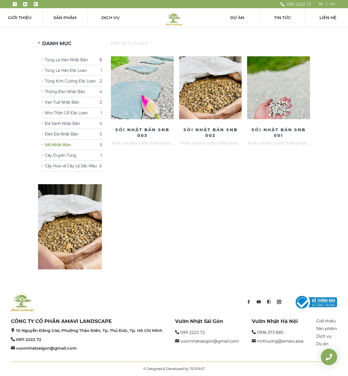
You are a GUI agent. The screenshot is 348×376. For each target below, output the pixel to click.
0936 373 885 (270, 332)
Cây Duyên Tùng (73, 155)
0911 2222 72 (28, 339)
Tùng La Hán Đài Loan (73, 70)
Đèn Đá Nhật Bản (73, 134)
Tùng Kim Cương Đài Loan (73, 81)
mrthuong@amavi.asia (280, 341)
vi (320, 4)
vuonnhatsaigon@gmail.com (46, 348)
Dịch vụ (110, 17)
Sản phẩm (65, 17)
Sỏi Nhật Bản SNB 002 (211, 132)
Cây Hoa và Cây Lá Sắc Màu (73, 166)
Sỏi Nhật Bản (73, 144)
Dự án (237, 17)
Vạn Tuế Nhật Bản (73, 102)
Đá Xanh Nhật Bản (73, 123)
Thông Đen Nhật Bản (73, 91)
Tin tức (282, 17)
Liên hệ (327, 17)
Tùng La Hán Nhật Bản (73, 59)
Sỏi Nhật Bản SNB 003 (142, 132)
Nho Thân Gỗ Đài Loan (73, 112)
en (332, 4)
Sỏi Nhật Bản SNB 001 (278, 132)
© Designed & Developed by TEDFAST (174, 369)
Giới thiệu (20, 17)
